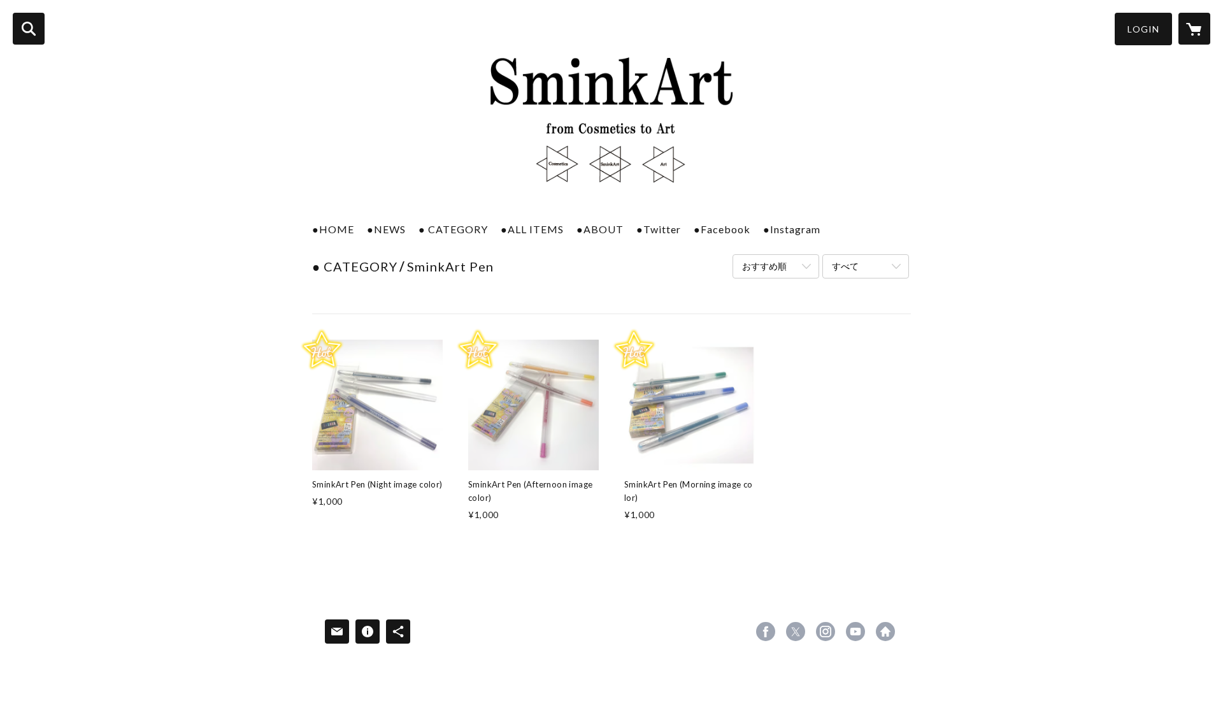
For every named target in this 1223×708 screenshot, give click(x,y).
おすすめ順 (764, 266)
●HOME (333, 229)
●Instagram (791, 229)
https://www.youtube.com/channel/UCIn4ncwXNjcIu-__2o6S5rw (855, 631)
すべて (845, 266)
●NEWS (386, 229)
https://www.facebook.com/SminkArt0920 (765, 631)
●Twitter (658, 229)
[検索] (29, 29)
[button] (1143, 29)
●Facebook (722, 229)
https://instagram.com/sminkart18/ (825, 631)
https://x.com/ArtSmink (795, 631)
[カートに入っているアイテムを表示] (1194, 29)
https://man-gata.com (885, 631)
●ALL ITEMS (532, 229)
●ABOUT (600, 229)
